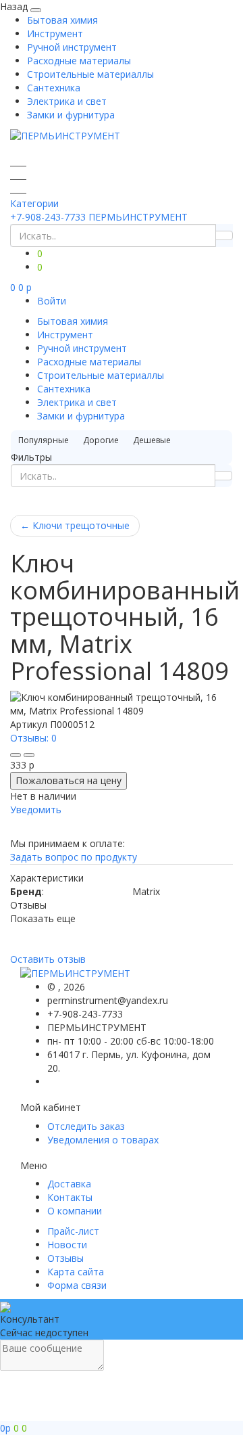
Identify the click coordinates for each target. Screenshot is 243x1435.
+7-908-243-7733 (48, 216)
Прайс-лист (73, 1231)
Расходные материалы (79, 60)
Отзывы (65, 1258)
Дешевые (152, 440)
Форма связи (77, 1285)
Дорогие (101, 440)
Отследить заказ (86, 1126)
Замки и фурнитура (71, 114)
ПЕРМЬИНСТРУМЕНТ (138, 216)
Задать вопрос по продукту (73, 856)
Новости (67, 1244)
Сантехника (53, 87)
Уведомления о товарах (103, 1139)
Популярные (43, 440)
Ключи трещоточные (75, 525)
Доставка (69, 1183)
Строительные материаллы (90, 74)
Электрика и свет (67, 101)
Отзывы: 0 (33, 737)
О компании (74, 1210)
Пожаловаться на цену (69, 780)
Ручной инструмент (72, 47)
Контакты (69, 1197)
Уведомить (35, 809)
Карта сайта (75, 1271)
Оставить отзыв (48, 959)
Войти (51, 300)
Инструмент (55, 33)
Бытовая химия (62, 20)
